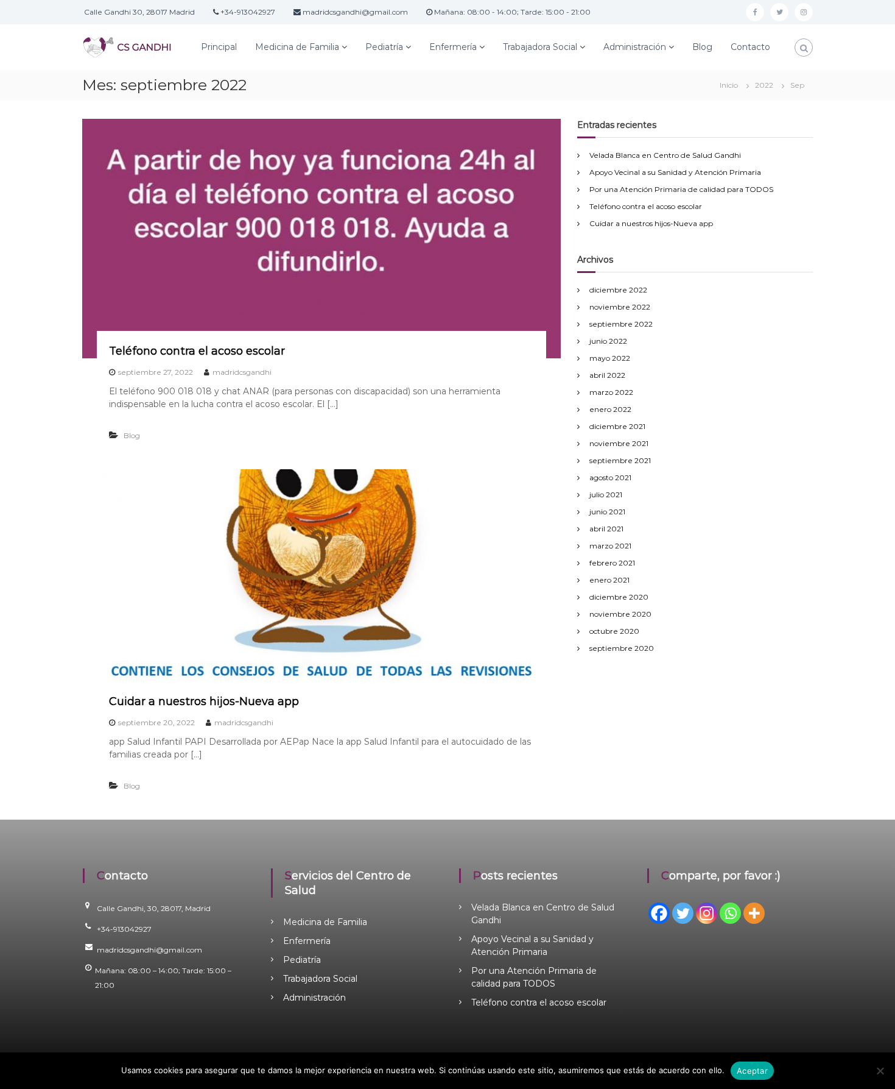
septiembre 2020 (621, 648)
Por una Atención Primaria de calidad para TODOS (681, 189)
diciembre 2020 (618, 596)
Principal (219, 46)
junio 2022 (608, 341)
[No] (880, 1071)
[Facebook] (659, 913)
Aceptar (752, 1071)
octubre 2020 (614, 631)
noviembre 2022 (619, 306)
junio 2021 (607, 511)
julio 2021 (605, 494)
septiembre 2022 (621, 323)
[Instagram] (706, 913)
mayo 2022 (609, 358)
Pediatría (384, 46)
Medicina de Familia (297, 46)
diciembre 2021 (617, 426)
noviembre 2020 (620, 614)
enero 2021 (609, 579)
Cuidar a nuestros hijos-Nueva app (204, 701)
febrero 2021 (612, 562)
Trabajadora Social (540, 46)
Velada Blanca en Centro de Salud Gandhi (665, 155)
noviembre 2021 (618, 443)
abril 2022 (607, 375)
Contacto (750, 46)
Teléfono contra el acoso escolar (197, 351)
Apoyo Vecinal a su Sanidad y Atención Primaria (675, 172)
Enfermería (453, 46)
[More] (754, 913)
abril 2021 (606, 528)
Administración (634, 46)
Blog (702, 46)
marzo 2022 (611, 392)
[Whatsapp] (730, 913)
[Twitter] (682, 913)
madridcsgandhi (242, 372)
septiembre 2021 (620, 460)
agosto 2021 (610, 477)
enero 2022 (610, 409)
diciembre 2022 (618, 289)
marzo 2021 (610, 545)
